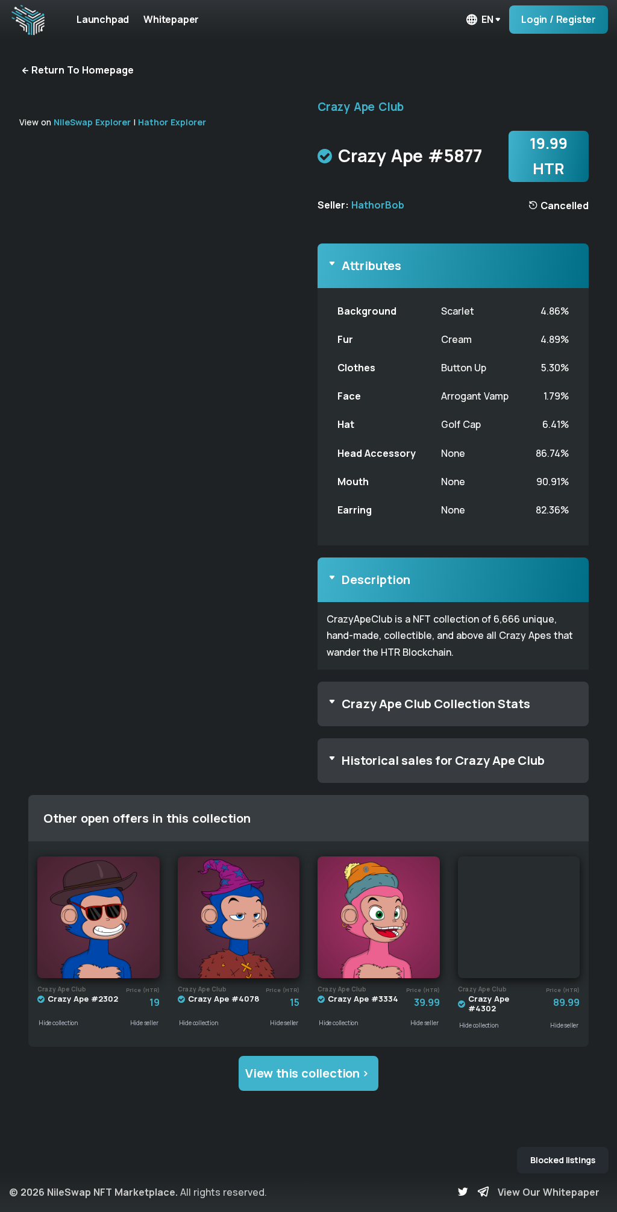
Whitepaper (171, 19)
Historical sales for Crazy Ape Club (443, 760)
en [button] (487, 19)
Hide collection (58, 1023)
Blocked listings (562, 1160)
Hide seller (144, 1023)
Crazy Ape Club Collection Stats (436, 703)
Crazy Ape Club (361, 107)
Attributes (371, 265)
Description (376, 579)
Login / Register (558, 19)
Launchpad (103, 19)
